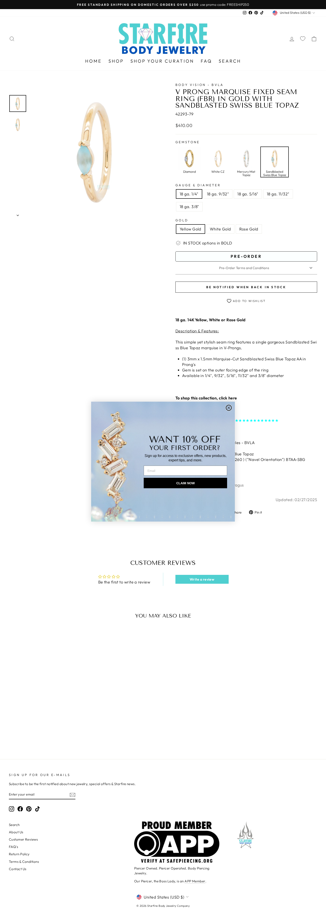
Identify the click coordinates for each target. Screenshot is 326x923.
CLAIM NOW (185, 483)
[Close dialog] (229, 408)
